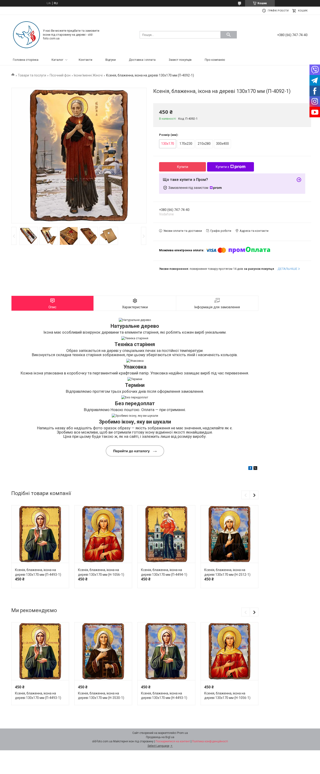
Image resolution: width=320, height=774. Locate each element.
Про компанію (215, 59)
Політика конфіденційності (210, 741)
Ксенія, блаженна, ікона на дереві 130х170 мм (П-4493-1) (38, 572)
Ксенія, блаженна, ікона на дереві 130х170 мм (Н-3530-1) (101, 695)
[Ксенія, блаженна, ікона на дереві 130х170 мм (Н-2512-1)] (229, 534)
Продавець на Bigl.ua (160, 737)
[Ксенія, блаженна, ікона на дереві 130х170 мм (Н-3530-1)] (103, 651)
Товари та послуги (32, 75)
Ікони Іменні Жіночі (88, 75)
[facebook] (250, 469)
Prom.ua (182, 733)
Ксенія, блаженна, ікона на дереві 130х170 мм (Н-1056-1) (101, 572)
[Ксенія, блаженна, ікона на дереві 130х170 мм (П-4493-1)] (40, 534)
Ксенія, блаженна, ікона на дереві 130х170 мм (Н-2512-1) (227, 572)
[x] (255, 469)
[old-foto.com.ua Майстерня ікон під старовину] (26, 34)
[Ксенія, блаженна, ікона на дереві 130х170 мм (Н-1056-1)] (103, 534)
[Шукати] (228, 34)
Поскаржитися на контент (173, 741)
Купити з (222, 167)
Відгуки (110, 59)
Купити (182, 167)
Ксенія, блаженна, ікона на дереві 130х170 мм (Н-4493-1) (164, 695)
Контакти (85, 59)
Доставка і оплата (142, 59)
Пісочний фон (60, 75)
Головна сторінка (25, 59)
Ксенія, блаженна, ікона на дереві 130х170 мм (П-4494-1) (164, 572)
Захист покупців (180, 59)
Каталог (57, 59)
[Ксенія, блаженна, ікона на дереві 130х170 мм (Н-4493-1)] (166, 651)
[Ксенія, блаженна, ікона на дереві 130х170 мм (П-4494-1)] (166, 534)
